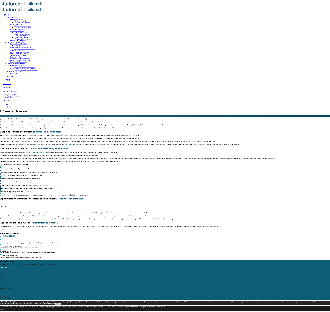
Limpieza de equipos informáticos (20, 60)
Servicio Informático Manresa (19, 54)
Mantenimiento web (16, 24)
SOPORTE (6, 88)
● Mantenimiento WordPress (22, 27)
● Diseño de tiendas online (22, 34)
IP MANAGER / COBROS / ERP (16, 72)
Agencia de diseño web (17, 31)
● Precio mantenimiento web (22, 26)
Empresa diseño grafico (17, 29)
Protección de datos (13, 96)
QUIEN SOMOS (8, 76)
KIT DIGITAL (7, 84)
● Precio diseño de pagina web (23, 39)
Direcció (2, 284)
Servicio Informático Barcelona (19, 52)
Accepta (58, 303)
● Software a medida (20, 21)
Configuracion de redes (17, 50)
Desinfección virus (16, 57)
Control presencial (12, 94)
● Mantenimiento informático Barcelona (25, 70)
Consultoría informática (17, 65)
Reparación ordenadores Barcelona (20, 47)
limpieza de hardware (69, 144)
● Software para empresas (22, 23)
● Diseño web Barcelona (21, 32)
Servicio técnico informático (18, 44)
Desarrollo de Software (17, 19)
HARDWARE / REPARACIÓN (15, 42)
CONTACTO (7, 100)
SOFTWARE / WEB (12, 18)
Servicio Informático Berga (18, 55)
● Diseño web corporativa (21, 36)
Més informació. (50, 303)
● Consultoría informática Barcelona (24, 67)
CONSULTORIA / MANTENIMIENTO (17, 63)
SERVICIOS (7, 15)
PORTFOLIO (7, 80)
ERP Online (13, 73)
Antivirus (9, 97)
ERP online (13, 267)
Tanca (1, 310)
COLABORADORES (9, 91)
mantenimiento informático (40, 152)
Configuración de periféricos (18, 62)
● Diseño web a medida (21, 37)
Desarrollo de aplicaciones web (19, 40)
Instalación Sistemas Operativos (20, 58)
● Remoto (17, 45)
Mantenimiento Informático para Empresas (23, 68)
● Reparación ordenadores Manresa (24, 49)
